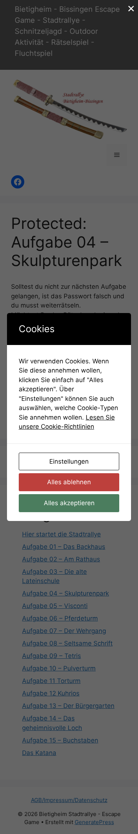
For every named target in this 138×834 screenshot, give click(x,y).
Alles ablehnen (69, 482)
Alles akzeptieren (69, 503)
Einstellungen (69, 461)
